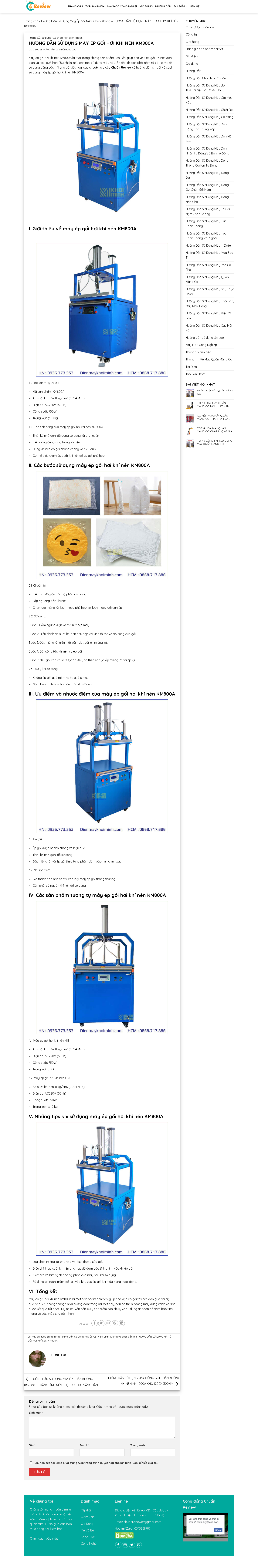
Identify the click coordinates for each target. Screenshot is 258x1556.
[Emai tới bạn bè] (108, 1323)
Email (84, 1445)
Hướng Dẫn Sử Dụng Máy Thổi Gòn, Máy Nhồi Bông (210, 303)
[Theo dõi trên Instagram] (125, 1545)
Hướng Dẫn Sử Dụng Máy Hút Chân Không (206, 223)
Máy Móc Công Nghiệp (122, 6)
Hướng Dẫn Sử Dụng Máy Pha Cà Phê (208, 267)
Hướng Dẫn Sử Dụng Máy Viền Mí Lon (208, 315)
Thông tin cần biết (198, 352)
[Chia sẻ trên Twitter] (101, 1323)
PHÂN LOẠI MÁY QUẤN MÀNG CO (215, 392)
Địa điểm (179, 6)
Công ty (191, 34)
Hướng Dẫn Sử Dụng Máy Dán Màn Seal (209, 138)
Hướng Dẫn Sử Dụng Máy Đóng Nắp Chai (207, 199)
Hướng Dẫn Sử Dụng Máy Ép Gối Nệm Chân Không (75, 21)
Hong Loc (70, 49)
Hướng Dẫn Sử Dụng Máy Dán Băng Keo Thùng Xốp (206, 126)
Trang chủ (75, 6)
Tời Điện (191, 367)
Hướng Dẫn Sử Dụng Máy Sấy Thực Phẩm (210, 291)
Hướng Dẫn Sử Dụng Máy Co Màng (209, 117)
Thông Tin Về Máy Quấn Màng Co (209, 359)
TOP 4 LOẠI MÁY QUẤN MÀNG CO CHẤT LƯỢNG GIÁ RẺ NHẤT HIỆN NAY (214, 430)
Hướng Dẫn (163, 6)
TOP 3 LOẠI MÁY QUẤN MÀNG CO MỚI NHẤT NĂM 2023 (213, 404)
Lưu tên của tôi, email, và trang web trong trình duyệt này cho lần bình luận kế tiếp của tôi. (96, 1463)
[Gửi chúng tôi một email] (139, 1545)
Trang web (137, 1445)
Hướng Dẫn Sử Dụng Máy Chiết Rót (210, 110)
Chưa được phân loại (200, 27)
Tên (32, 1445)
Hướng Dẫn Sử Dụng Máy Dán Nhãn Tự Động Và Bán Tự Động (207, 151)
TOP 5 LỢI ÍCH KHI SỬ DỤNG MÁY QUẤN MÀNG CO (214, 442)
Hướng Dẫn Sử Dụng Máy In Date (208, 245)
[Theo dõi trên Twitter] (132, 1545)
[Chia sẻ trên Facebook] (94, 1323)
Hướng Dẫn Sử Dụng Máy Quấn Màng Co (207, 279)
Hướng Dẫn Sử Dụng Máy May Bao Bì (209, 255)
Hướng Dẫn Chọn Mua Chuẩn (206, 78)
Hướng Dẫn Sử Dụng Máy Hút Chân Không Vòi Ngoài (206, 235)
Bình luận (36, 1412)
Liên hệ (194, 6)
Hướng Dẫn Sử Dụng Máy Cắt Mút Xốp (209, 100)
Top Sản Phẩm (94, 6)
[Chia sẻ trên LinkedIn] (122, 1323)
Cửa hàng (192, 42)
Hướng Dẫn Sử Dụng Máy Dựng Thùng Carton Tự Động (207, 163)
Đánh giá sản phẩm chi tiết (204, 49)
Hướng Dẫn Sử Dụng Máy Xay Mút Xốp (209, 328)
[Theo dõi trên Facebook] (118, 1545)
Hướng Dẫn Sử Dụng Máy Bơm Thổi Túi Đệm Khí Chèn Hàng (206, 87)
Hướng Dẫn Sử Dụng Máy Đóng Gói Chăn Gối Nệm (207, 187)
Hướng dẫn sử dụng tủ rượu (205, 337)
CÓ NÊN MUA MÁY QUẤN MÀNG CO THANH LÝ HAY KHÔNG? (212, 417)
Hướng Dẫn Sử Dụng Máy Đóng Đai (207, 175)
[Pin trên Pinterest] (115, 1323)
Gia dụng (146, 6)
